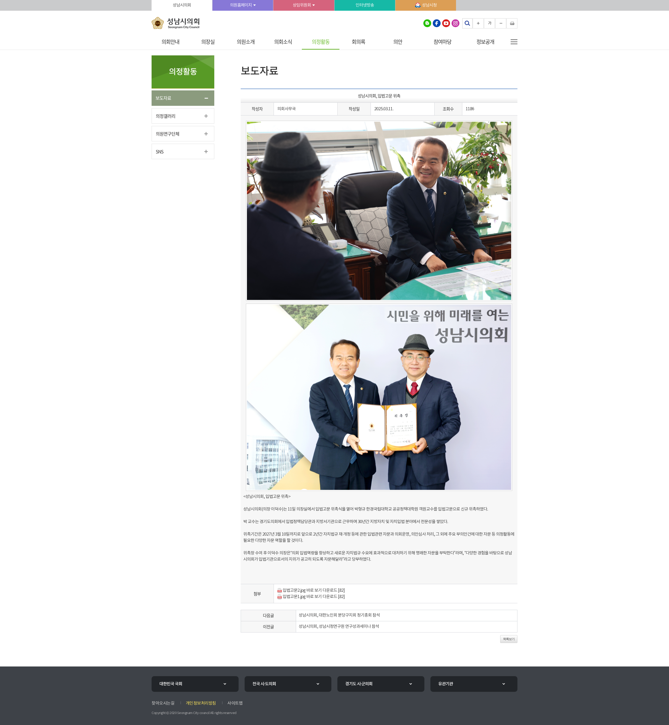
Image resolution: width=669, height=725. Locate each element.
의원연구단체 (167, 133)
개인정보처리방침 (201, 703)
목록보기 (509, 639)
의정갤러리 (165, 116)
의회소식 (283, 41)
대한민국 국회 (170, 684)
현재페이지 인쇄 (511, 23)
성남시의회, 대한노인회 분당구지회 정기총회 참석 (339, 615)
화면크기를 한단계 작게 (500, 23)
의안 (397, 41)
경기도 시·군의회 (358, 684)
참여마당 (442, 41)
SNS (159, 151)
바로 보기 (314, 590)
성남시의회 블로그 (427, 23)
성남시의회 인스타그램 (455, 23)
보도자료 (163, 98)
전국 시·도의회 (264, 684)
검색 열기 (467, 23)
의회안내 (170, 41)
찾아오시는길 (163, 703)
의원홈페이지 (241, 5)
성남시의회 (182, 5)
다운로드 (329, 590)
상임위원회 (302, 5)
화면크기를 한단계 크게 (478, 23)
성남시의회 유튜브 (446, 23)
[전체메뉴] (514, 42)
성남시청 (429, 5)
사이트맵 (235, 703)
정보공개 (485, 41)
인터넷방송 (365, 5)
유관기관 (445, 684)
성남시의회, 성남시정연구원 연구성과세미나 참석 (339, 626)
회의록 (358, 41)
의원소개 (246, 41)
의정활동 (321, 41)
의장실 (208, 41)
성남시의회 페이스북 (437, 23)
